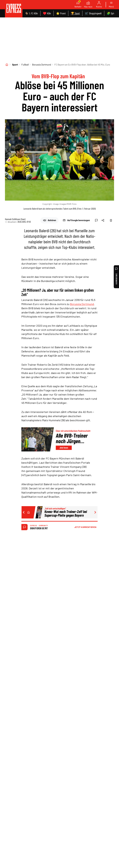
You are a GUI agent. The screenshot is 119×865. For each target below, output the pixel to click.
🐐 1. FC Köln (31, 13)
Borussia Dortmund (41, 64)
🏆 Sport (75, 13)
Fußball (25, 64)
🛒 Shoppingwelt (93, 13)
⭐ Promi (61, 13)
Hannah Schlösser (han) (15, 219)
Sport (15, 64)
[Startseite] (7, 64)
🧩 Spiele (111, 13)
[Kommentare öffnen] (96, 220)
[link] (13, 8)
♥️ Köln (47, 13)
